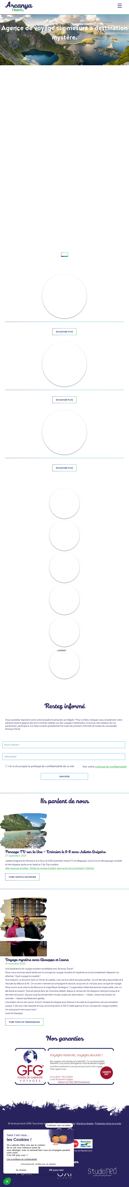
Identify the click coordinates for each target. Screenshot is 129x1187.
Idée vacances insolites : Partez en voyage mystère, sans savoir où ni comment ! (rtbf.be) (49, 868)
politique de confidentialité (110, 766)
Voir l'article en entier (22, 876)
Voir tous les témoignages (24, 1021)
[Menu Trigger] (120, 5)
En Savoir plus (64, 331)
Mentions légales (85, 1123)
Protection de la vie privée (108, 1123)
